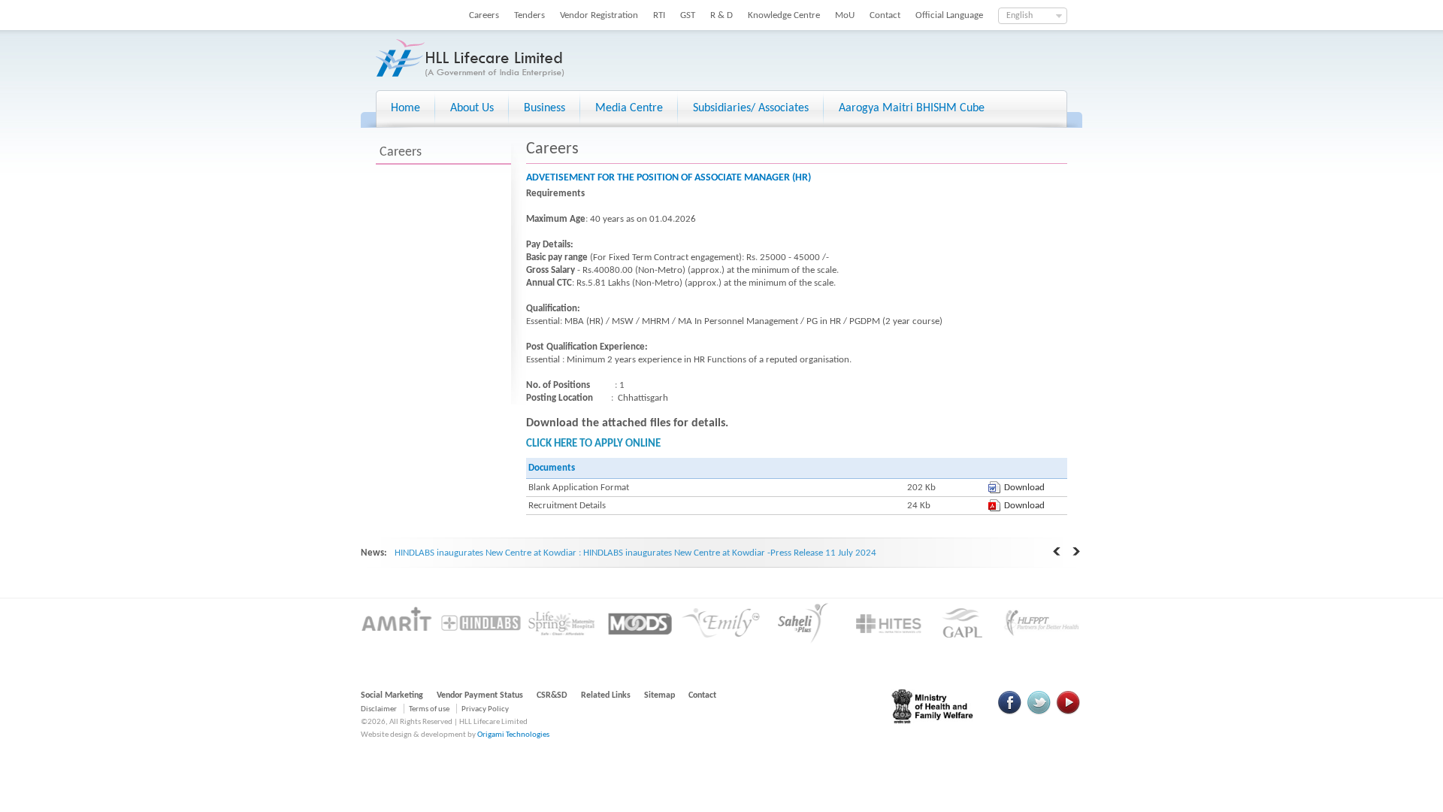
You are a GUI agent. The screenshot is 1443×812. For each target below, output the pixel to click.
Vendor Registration (599, 15)
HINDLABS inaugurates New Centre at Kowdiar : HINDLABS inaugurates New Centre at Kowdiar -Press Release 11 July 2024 (635, 553)
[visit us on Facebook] (1010, 712)
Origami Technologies (513, 735)
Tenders (529, 15)
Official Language (949, 15)
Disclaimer (379, 709)
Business (544, 108)
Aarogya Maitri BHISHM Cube (912, 108)
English (1019, 15)
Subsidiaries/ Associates (751, 108)
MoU (845, 15)
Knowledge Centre (784, 15)
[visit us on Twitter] (1039, 712)
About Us (472, 108)
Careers (484, 15)
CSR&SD (552, 695)
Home (405, 108)
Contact (885, 15)
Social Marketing (392, 695)
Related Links (606, 695)
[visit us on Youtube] (1068, 712)
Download (1024, 487)
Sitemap (659, 695)
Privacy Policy (485, 709)
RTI (659, 15)
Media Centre (629, 108)
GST (687, 15)
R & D (721, 15)
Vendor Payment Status (480, 695)
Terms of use (429, 709)
